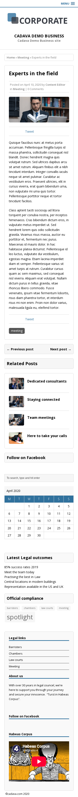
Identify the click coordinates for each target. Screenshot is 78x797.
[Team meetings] (16, 423)
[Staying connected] (16, 405)
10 (49, 513)
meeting (17, 331)
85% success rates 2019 (21, 567)
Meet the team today (19, 572)
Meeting (19, 89)
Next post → (60, 349)
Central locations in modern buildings (30, 582)
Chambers (16, 653)
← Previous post (20, 349)
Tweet (29, 131)
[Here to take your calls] (16, 441)
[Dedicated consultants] (16, 386)
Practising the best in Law (22, 577)
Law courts (16, 660)
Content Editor (55, 85)
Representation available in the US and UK (33, 587)
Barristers (15, 647)
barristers (12, 608)
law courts (47, 608)
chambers (29, 608)
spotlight (20, 617)
